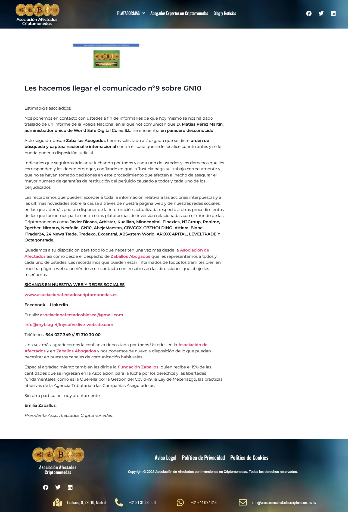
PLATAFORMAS (128, 13)
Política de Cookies (249, 457)
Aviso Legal (165, 457)
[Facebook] (308, 13)
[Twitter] (321, 13)
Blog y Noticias (224, 13)
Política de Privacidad (203, 457)
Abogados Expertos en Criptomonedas (179, 13)
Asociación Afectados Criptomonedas (37, 21)
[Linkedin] (333, 13)
